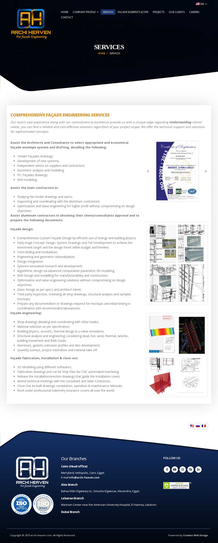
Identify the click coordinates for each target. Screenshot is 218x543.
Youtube (175, 469)
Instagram (182, 469)
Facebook (167, 469)
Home (64, 12)
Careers (194, 12)
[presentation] (148, 171)
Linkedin (198, 469)
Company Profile (84, 12)
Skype (190, 469)
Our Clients (177, 12)
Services (108, 12)
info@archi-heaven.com (84, 477)
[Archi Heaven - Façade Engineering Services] (31, 24)
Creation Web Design (195, 535)
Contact (67, 17)
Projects (158, 12)
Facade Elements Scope (133, 12)
